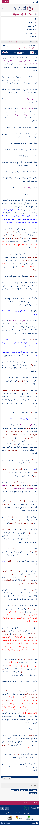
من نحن (12, 802)
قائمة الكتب (30, 29)
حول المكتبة (30, 26)
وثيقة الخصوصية (33, 802)
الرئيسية (34, 42)
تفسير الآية (33, 790)
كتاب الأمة (30, 22)
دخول (5, 1)
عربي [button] (34, 2)
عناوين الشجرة (14, 790)
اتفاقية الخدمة (25, 802)
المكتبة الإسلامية (24, 14)
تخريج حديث (33, 793)
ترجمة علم (24, 790)
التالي (5, 778)
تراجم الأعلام (30, 36)
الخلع (23, 42)
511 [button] (20, 53)
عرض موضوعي (30, 33)
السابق (9, 778)
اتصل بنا (17, 802)
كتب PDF (31, 19)
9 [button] (32, 52)
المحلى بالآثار (28, 42)
